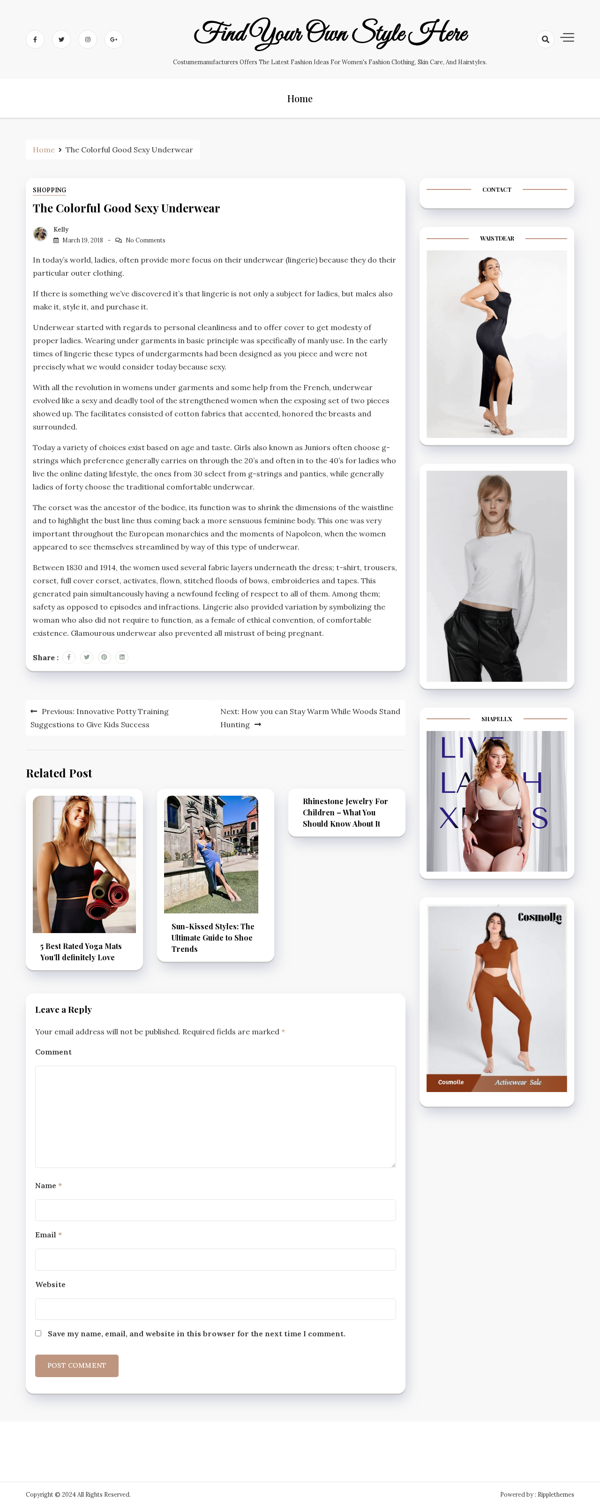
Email (48, 1234)
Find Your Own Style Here (330, 34)
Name (48, 1185)
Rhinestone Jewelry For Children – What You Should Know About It (345, 812)
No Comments (145, 240)
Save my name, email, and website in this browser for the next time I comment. (196, 1333)
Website (50, 1284)
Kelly (60, 229)
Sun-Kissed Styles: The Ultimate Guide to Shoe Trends (213, 937)
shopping (49, 190)
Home (300, 98)
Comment (53, 1051)
